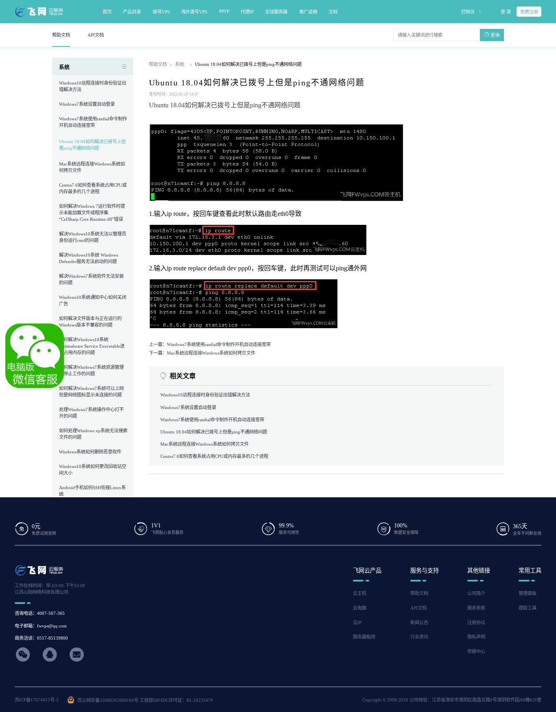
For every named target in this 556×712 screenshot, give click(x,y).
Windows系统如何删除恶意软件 (90, 451)
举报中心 (476, 651)
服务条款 (476, 607)
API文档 (418, 607)
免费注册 (529, 11)
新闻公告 (419, 622)
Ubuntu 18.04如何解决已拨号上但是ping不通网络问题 (92, 144)
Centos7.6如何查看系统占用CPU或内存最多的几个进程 (214, 456)
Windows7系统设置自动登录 (87, 104)
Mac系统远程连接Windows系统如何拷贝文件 (204, 444)
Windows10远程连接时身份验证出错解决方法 (205, 394)
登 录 (506, 11)
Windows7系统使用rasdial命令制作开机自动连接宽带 (212, 419)
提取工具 (527, 607)
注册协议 (476, 622)
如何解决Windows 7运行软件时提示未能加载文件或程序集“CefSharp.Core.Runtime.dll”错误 (92, 213)
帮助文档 (158, 64)
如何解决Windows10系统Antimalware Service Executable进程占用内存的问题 (92, 346)
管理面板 (527, 593)
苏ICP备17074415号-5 (37, 699)
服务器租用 (364, 636)
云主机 (359, 593)
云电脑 (359, 607)
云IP (357, 622)
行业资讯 (419, 636)
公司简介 (476, 593)
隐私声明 (476, 636)
